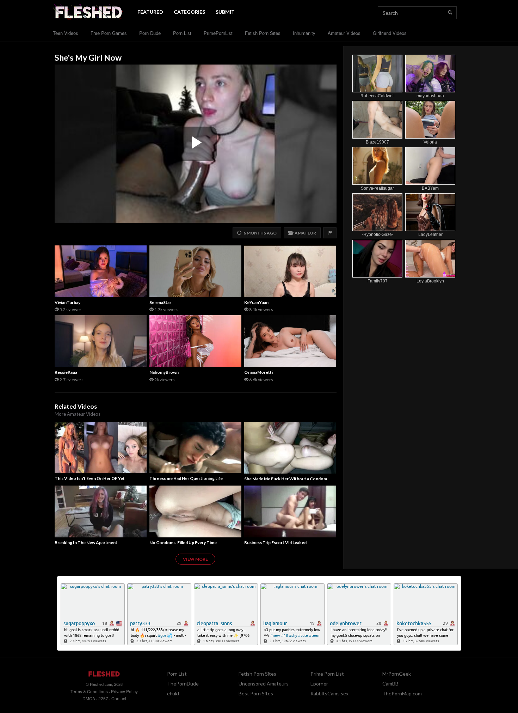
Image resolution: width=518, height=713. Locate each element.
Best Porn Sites (256, 693)
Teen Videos (65, 33)
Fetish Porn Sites (262, 33)
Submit (225, 12)
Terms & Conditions (89, 691)
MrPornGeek (396, 674)
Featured (150, 12)
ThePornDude (183, 684)
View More (195, 559)
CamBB (390, 684)
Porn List (182, 33)
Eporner (319, 684)
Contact (118, 698)
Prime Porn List (327, 674)
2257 (103, 698)
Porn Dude (150, 33)
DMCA (88, 698)
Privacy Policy (124, 691)
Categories (189, 12)
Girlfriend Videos (390, 33)
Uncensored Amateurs (264, 684)
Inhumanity (304, 33)
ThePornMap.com (402, 693)
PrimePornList (218, 33)
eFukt (173, 693)
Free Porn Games (109, 33)
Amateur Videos (344, 33)
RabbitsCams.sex (329, 693)
